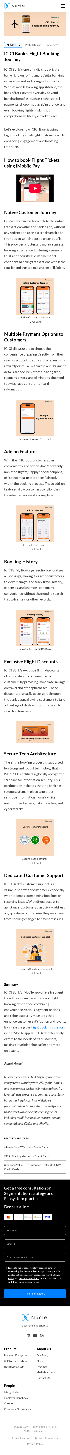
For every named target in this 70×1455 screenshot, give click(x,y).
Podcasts (42, 1366)
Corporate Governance (17, 1409)
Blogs (40, 1361)
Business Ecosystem (16, 1355)
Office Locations (22, 1437)
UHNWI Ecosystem (15, 1361)
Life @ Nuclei (11, 1392)
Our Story (42, 1355)
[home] (14, 6)
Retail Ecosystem (14, 1366)
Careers (8, 1403)
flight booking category (48, 1027)
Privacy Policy (35, 1443)
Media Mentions (46, 1372)
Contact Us (43, 1377)
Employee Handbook (16, 1397)
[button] (62, 5)
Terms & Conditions (29, 1278)
